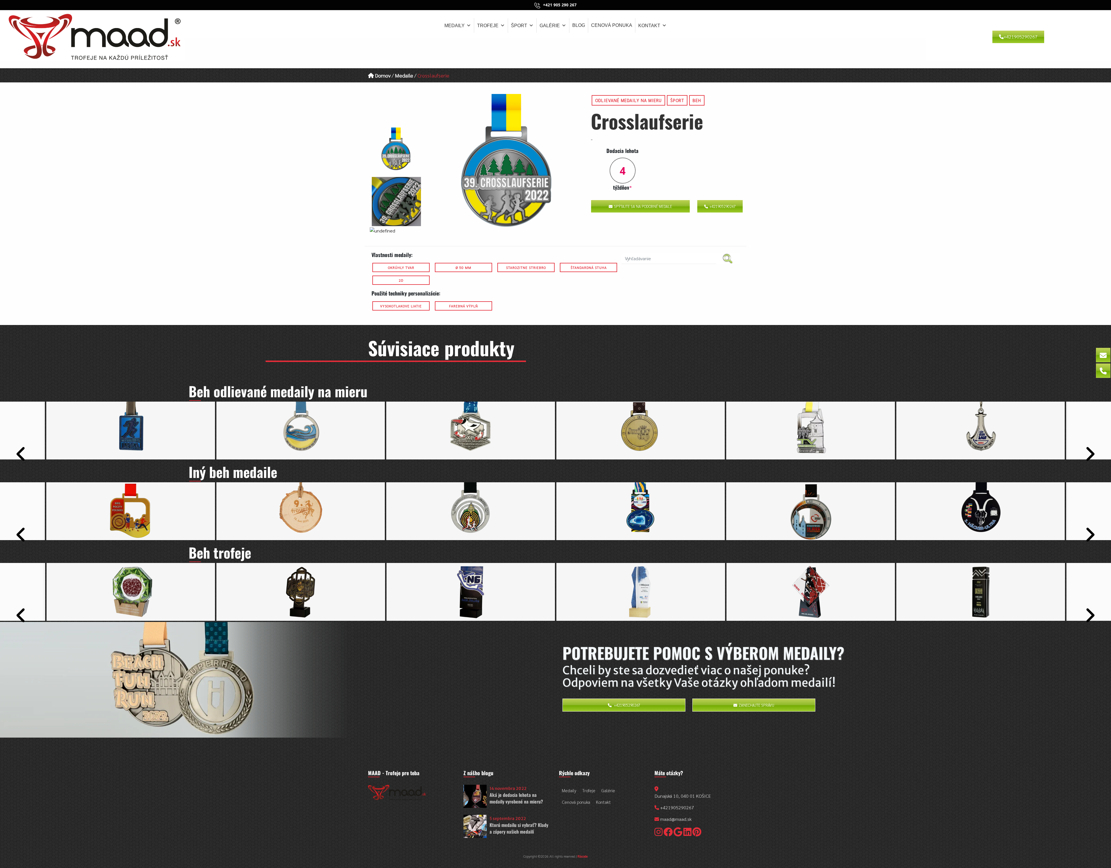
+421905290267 (1021, 37)
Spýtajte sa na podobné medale (643, 206)
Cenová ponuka (611, 25)
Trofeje (488, 25)
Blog (578, 25)
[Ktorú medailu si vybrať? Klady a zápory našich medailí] (475, 826)
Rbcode (582, 856)
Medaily (454, 25)
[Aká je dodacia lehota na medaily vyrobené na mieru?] (475, 796)
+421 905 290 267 (560, 5)
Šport (519, 25)
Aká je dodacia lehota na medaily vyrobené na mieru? (516, 798)
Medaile (404, 75)
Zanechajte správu (756, 705)
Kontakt (649, 25)
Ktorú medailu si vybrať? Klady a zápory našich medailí (519, 828)
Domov (382, 75)
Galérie (550, 25)
